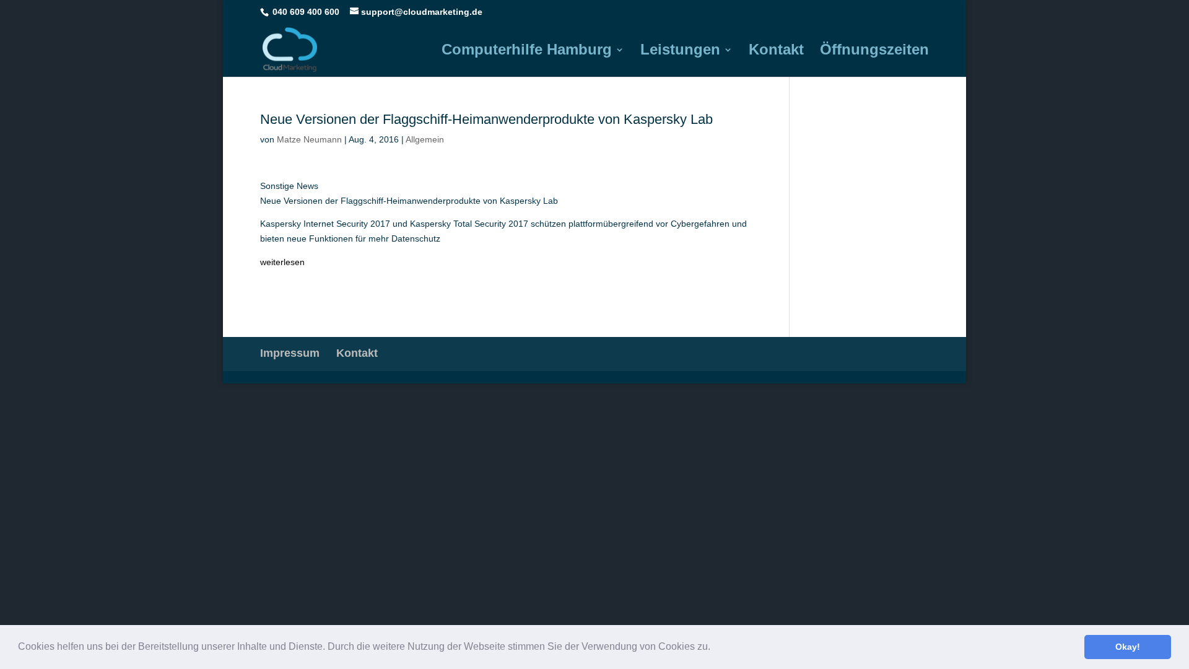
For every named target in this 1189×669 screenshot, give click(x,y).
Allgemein (425, 139)
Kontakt (776, 51)
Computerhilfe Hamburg (527, 51)
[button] (714, 648)
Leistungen (680, 51)
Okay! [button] (1127, 647)
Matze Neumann (309, 139)
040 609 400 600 (306, 12)
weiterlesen (282, 262)
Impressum (290, 353)
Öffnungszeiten (874, 51)
